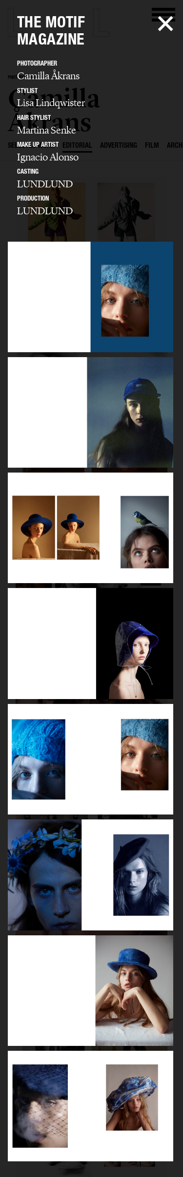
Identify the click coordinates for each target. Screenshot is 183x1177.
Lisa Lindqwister (51, 103)
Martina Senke (46, 130)
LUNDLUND (45, 184)
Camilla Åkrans (48, 76)
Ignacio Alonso (48, 157)
